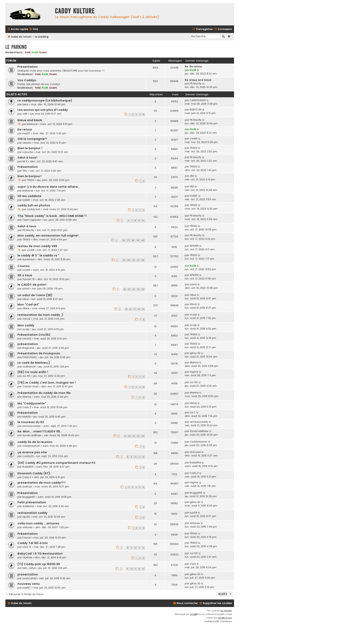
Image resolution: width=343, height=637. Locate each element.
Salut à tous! (27, 157)
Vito (24, 170)
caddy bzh (33, 209)
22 (125, 289)
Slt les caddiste (29, 196)
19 (143, 309)
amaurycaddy (31, 426)
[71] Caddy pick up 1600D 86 (38, 564)
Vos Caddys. (27, 80)
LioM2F (26, 200)
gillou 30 (195, 353)
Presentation (27, 67)
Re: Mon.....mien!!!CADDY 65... (39, 431)
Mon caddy (25, 325)
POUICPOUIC (29, 357)
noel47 (26, 587)
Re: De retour (193, 66)
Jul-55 (26, 376)
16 (131, 309)
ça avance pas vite (32, 452)
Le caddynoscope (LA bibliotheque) (44, 100)
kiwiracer (32, 124)
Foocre (26, 537)
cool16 (194, 138)
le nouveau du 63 (30, 422)
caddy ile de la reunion (34, 442)
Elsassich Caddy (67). (34, 473)
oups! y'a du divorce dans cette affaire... (48, 187)
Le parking (16, 47)
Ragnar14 (28, 348)
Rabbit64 (28, 466)
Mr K (24, 161)
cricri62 (26, 338)
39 (138, 240)
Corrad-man (30, 386)
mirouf (26, 318)
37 (128, 240)
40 (143, 240)
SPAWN (194, 245)
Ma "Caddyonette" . (32, 403)
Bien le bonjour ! (29, 148)
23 (129, 289)
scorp (193, 314)
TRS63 (193, 148)
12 (143, 457)
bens (25, 104)
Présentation (27, 167)
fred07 (26, 133)
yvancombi (29, 578)
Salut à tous (26, 226)
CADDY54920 (198, 100)
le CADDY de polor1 (31, 285)
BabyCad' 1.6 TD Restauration (40, 554)
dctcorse (195, 452)
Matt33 (26, 416)
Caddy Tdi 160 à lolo (32, 543)
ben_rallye (29, 568)
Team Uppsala (31, 219)
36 (123, 240)
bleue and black (29, 120)
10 (143, 220)
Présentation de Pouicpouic (38, 353)
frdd (27, 52)
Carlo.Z (26, 407)
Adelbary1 (28, 506)
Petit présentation (31, 502)
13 (143, 569)
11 (139, 457)
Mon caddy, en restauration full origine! (48, 236)
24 (134, 289)
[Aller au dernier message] (207, 100)
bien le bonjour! (29, 176)
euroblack (28, 259)
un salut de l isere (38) (34, 295)
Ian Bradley (226, 610)
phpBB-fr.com (225, 617)
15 (126, 309)
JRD (192, 176)
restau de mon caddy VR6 (37, 246)
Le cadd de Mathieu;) (33, 363)
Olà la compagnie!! (32, 139)
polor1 (25, 288)
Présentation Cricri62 (33, 335)
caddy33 (28, 456)
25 (138, 289)
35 (128, 260)
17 (135, 309)
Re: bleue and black (198, 80)
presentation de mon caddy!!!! (41, 483)
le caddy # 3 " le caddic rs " (38, 255)
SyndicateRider (31, 435)
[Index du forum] (29, 14)
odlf (24, 113)
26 (143, 289)
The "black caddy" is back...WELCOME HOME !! (52, 216)
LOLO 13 (26, 547)
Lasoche (27, 152)
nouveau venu (28, 584)
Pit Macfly (195, 83)
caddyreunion (31, 446)
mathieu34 (29, 366)
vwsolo (26, 142)
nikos (25, 299)
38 (133, 240)
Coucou (23, 266)
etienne (194, 362)
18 (139, 309)
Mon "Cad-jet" (28, 304)
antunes (27, 527)
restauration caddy (32, 513)
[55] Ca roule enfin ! (32, 372)
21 (125, 436)
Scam (43, 52)
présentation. (28, 344)
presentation (27, 574)
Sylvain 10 (28, 279)
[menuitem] (33, 29)
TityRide (27, 557)
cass (193, 563)
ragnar (194, 371)
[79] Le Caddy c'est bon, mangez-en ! (46, 383)
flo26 (35, 52)
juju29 (26, 516)
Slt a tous (24, 275)
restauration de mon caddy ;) (40, 315)
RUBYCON (195, 109)
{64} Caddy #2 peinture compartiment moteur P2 (56, 463)
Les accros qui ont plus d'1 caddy (42, 110)
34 (124, 260)
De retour (24, 129)
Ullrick (25, 308)
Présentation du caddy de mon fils (44, 393)
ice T (193, 412)
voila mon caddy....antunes (38, 523)
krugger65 (28, 497)
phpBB (193, 614)
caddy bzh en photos (33, 205)
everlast (27, 486)
